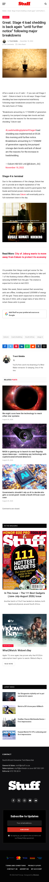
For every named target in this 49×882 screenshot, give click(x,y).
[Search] (45, 4)
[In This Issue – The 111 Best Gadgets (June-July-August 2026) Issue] (24, 560)
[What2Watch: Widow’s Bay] (24, 630)
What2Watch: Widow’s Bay (16, 650)
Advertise (24, 869)
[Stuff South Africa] (24, 4)
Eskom (23, 194)
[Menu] (3, 4)
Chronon (36, 875)
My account (36, 869)
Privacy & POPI (34, 865)
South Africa (29, 337)
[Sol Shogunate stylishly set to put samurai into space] (9, 696)
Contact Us (12, 869)
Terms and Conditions (16, 865)
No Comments (9, 44)
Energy (5, 17)
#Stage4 (31, 130)
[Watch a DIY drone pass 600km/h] (9, 709)
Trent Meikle (14, 41)
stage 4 (40, 337)
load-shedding (17, 337)
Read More (9, 664)
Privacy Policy (21, 838)
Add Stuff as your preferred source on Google (24, 313)
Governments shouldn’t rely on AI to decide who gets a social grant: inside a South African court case (23, 495)
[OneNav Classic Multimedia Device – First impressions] (9, 722)
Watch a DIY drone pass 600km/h (30, 706)
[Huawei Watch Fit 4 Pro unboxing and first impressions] (9, 735)
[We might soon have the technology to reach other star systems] (24, 398)
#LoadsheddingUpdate (16, 130)
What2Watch (7, 646)
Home (4, 11)
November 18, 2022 (15, 167)
